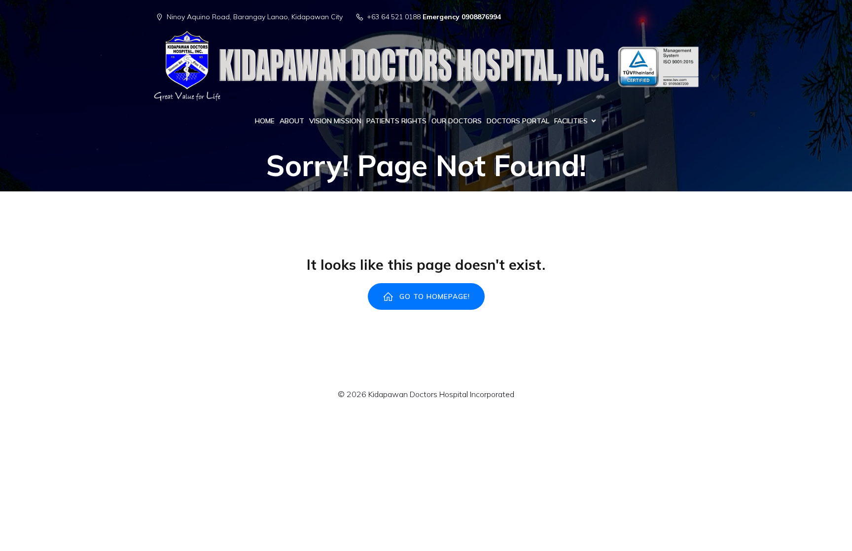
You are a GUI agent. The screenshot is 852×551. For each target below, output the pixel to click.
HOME (265, 120)
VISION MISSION (335, 120)
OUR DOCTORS (456, 120)
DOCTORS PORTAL (518, 120)
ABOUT (292, 120)
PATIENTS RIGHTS (396, 120)
